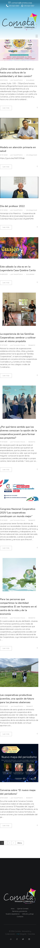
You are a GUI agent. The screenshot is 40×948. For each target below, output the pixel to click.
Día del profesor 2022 (12, 206)
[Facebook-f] (17, 939)
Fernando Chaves (19, 345)
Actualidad (30, 80)
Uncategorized (31, 155)
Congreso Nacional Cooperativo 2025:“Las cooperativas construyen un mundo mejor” (17, 512)
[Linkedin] (29, 939)
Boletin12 (32, 345)
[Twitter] (23, 939)
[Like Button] (35, 107)
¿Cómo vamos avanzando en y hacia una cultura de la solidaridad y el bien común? (16, 72)
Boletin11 (30, 706)
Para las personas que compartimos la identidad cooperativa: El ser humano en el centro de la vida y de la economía (18, 607)
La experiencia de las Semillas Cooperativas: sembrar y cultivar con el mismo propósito (18, 337)
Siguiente (14, 843)
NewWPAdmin (18, 80)
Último (19, 843)
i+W (18, 934)
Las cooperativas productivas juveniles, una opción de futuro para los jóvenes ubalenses (17, 698)
